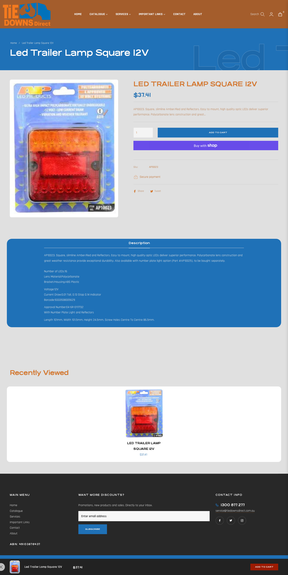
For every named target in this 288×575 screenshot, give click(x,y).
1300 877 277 (233, 505)
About (13, 533)
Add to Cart (264, 567)
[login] (271, 14)
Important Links (20, 522)
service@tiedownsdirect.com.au (235, 511)
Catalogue (16, 511)
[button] (257, 14)
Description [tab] (139, 243)
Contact (15, 528)
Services (15, 517)
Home (13, 43)
